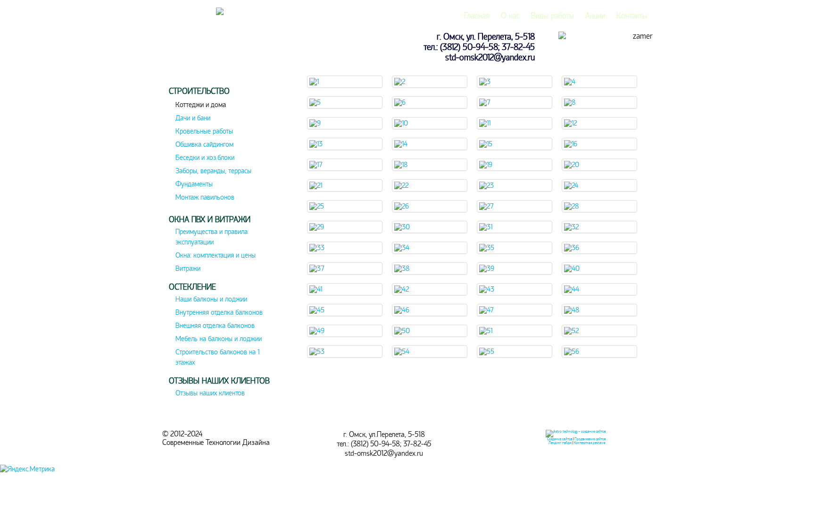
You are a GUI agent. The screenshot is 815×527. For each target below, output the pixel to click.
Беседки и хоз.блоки (204, 157)
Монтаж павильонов (204, 197)
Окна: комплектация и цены (215, 255)
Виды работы (552, 16)
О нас (510, 16)
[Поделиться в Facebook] (5, 76)
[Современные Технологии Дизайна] (220, 12)
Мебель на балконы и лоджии (218, 339)
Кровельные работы (204, 131)
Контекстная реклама (590, 443)
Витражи (187, 268)
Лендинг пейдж (560, 443)
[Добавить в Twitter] (5, 147)
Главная (477, 16)
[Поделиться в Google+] (5, 90)
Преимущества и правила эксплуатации (211, 236)
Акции (595, 16)
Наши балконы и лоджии (211, 299)
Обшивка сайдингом (204, 144)
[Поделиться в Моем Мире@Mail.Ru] (5, 104)
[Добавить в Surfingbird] (5, 133)
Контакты (631, 16)
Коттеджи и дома (200, 104)
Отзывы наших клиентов (210, 393)
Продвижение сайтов (590, 439)
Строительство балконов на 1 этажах (217, 357)
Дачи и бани (192, 118)
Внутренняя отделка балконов (219, 312)
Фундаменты (194, 184)
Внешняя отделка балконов (215, 325)
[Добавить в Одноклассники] (5, 119)
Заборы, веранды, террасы (213, 171)
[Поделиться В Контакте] (5, 161)
